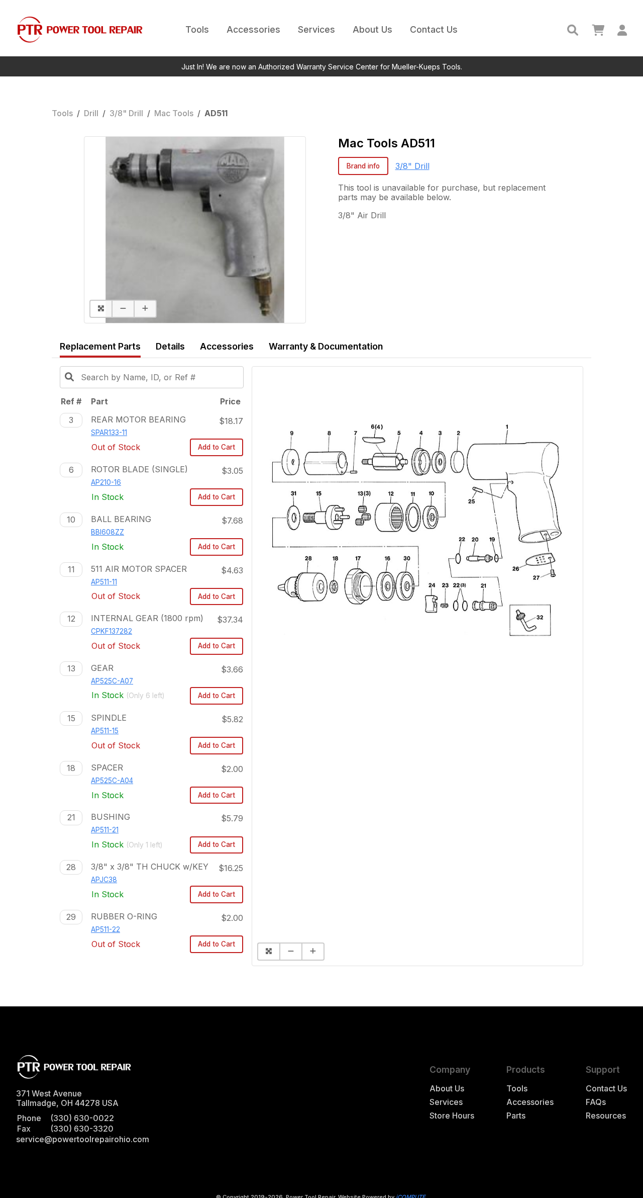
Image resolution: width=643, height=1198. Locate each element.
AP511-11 (104, 582)
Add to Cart (216, 447)
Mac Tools (173, 113)
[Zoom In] (145, 309)
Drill (91, 113)
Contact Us (434, 29)
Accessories (253, 29)
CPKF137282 (111, 631)
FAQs (596, 1102)
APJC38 (104, 880)
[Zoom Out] (123, 309)
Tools (197, 29)
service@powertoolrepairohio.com (82, 1139)
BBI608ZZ (107, 532)
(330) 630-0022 (82, 1118)
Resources (606, 1116)
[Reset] (100, 309)
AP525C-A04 (112, 781)
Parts (515, 1116)
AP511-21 (105, 830)
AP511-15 (105, 731)
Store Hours (452, 1116)
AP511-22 (105, 929)
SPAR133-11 (109, 433)
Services (316, 29)
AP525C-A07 (112, 681)
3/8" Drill (126, 113)
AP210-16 (106, 482)
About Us (372, 29)
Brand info (363, 166)
